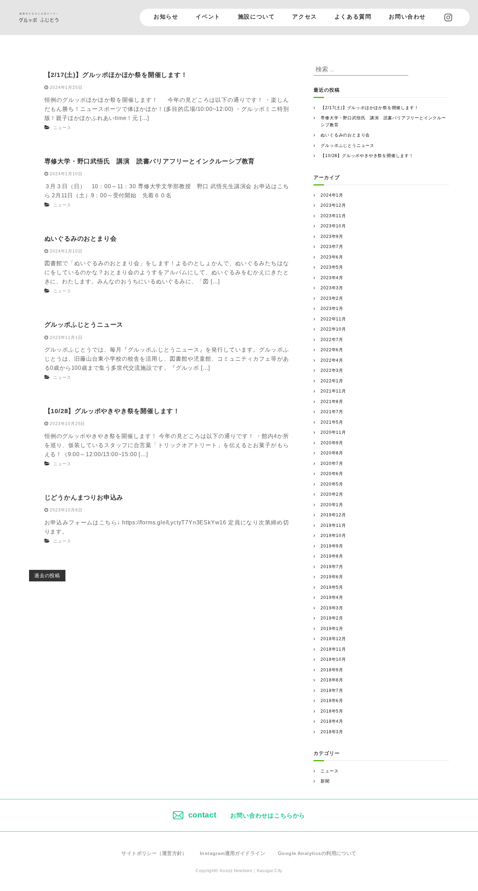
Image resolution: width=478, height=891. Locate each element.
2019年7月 (332, 566)
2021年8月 (332, 401)
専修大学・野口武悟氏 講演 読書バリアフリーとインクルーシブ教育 (149, 161)
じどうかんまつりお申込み (84, 497)
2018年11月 (333, 649)
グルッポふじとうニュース (84, 324)
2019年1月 (332, 628)
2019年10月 (333, 535)
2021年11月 (333, 391)
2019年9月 (332, 546)
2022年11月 (333, 319)
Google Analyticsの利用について (317, 853)
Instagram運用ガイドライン (232, 853)
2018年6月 (332, 700)
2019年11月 (333, 525)
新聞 (325, 781)
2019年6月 (332, 576)
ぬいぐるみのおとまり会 (80, 238)
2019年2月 (332, 618)
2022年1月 (332, 381)
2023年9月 (332, 236)
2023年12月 (333, 205)
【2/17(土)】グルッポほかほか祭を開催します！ (116, 74)
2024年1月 (332, 195)
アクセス (304, 17)
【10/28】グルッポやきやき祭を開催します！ (112, 411)
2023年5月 (332, 267)
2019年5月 (332, 587)
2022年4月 (332, 360)
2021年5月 (332, 422)
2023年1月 (332, 308)
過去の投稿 (47, 575)
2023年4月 (332, 277)
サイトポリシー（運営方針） (154, 853)
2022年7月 (332, 339)
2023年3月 (332, 287)
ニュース (62, 127)
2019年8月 (332, 556)
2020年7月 (332, 463)
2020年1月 (332, 504)
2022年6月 (332, 349)
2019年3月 (332, 608)
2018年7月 (332, 690)
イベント (208, 17)
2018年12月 (333, 638)
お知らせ (166, 17)
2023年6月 (332, 257)
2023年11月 (333, 215)
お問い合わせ (407, 17)
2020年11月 (333, 432)
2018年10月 (333, 659)
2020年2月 (332, 494)
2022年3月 (332, 370)
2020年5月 (332, 484)
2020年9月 (332, 442)
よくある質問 (353, 17)
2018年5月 (332, 711)
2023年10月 (333, 226)
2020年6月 (332, 473)
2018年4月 (332, 721)
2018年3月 (332, 731)
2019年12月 (333, 514)
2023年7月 (332, 246)
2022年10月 (333, 329)
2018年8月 (332, 680)
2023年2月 (332, 298)
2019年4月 (332, 597)
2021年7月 (332, 411)
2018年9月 (332, 669)
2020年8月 (332, 453)
